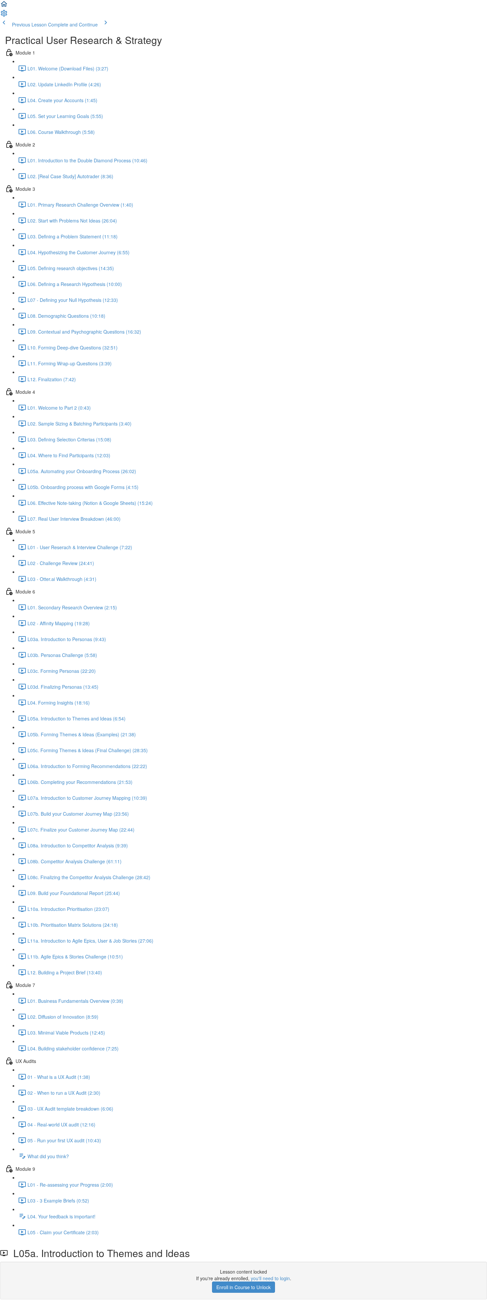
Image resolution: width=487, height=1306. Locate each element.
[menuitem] (4, 15)
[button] (4, 6)
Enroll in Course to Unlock (243, 1287)
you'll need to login (270, 1278)
